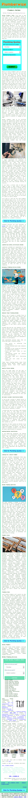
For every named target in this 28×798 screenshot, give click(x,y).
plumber (10, 28)
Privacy (25, 787)
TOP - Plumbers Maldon (8, 765)
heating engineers (20, 565)
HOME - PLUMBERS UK (14, 776)
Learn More (18, 797)
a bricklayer (22, 719)
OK (25, 797)
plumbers (13, 71)
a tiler (17, 714)
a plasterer (20, 716)
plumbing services (7, 561)
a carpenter (10, 719)
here (10, 761)
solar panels (12, 720)
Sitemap (3, 782)
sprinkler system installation (15, 717)
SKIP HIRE (13, 712)
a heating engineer (21, 711)
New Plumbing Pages (13, 782)
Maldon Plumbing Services (9, 657)
